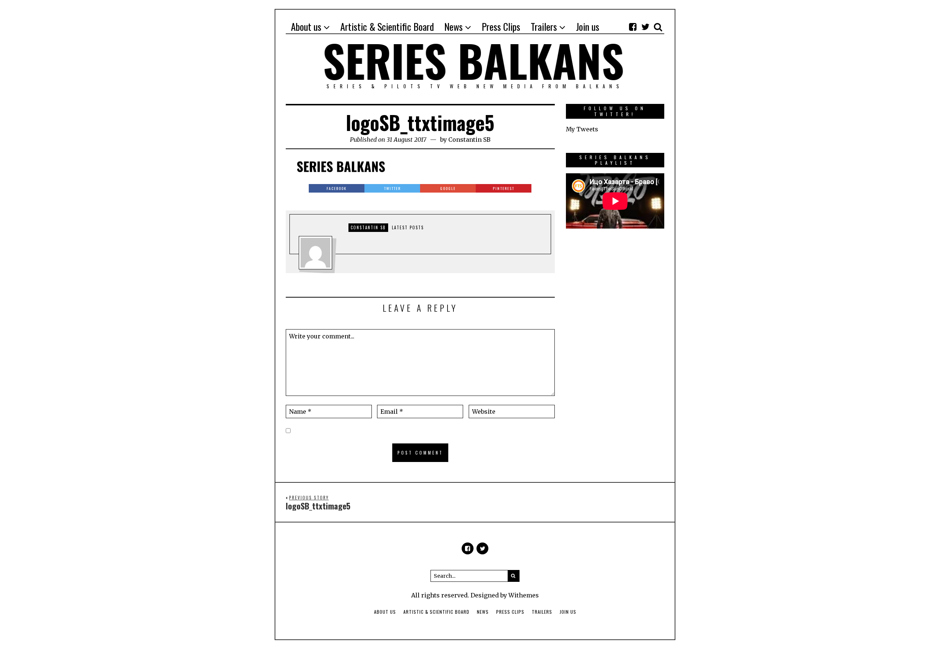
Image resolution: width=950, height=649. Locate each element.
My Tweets (582, 129)
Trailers (542, 612)
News (483, 612)
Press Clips (510, 612)
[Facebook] (632, 26)
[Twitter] (645, 26)
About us (385, 612)
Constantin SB (469, 139)
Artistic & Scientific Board (436, 612)
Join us (568, 612)
